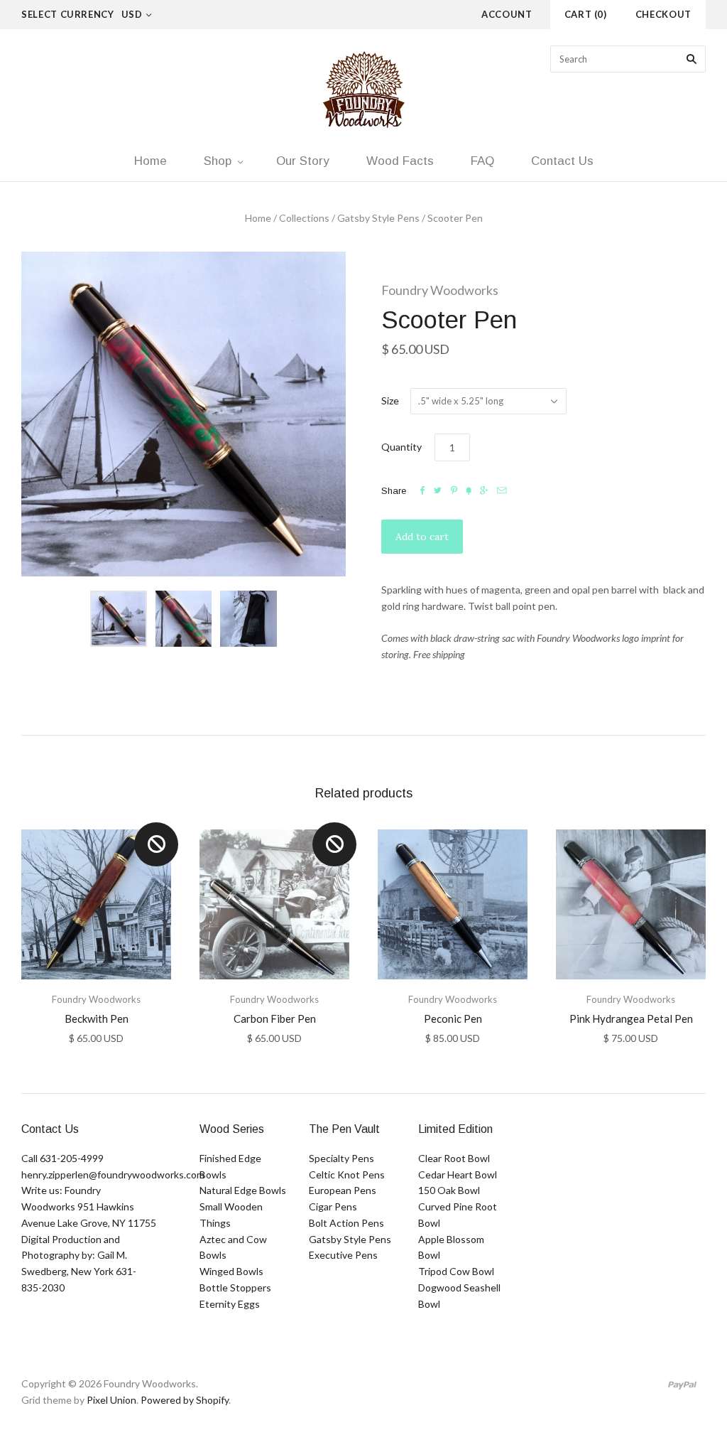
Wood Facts (400, 161)
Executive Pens (343, 1255)
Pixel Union (111, 1400)
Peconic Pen (453, 1018)
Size (390, 400)
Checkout (663, 14)
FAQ (482, 161)
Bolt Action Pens (346, 1223)
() (585, 14)
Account (506, 14)
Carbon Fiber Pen (275, 1018)
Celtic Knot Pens (347, 1174)
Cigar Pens (333, 1206)
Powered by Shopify (185, 1400)
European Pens (342, 1190)
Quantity (401, 447)
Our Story (302, 161)
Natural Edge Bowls (242, 1190)
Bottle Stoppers (235, 1287)
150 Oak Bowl (449, 1190)
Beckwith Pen (97, 1018)
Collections (304, 218)
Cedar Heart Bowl (457, 1174)
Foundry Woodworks (439, 290)
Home (150, 161)
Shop (217, 161)
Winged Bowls (231, 1271)
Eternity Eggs (229, 1304)
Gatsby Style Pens (378, 218)
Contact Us (562, 161)
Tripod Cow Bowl (456, 1271)
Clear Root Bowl (454, 1158)
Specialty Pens (341, 1158)
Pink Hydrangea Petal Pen (631, 1018)
